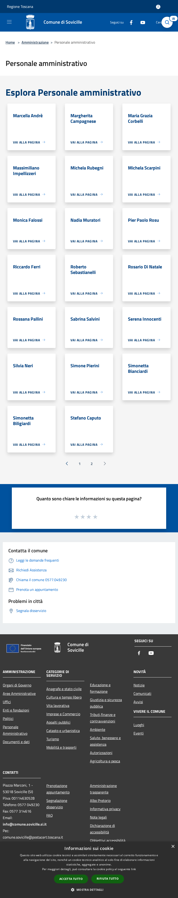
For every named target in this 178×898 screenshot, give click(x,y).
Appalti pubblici (58, 722)
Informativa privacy (105, 809)
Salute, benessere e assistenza (105, 741)
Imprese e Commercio (63, 714)
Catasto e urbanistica (63, 730)
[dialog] (89, 870)
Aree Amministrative (19, 693)
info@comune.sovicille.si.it (25, 824)
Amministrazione (35, 42)
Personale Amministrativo (15, 730)
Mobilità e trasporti (61, 747)
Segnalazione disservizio (56, 804)
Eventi (139, 733)
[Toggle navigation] (9, 22)
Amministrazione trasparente (103, 789)
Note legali (98, 817)
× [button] (173, 846)
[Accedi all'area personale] (158, 6)
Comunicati (142, 693)
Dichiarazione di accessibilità (102, 829)
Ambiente (97, 729)
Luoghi (139, 725)
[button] (88, 889)
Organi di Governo (17, 685)
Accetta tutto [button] (71, 879)
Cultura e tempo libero (64, 697)
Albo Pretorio (100, 800)
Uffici (7, 702)
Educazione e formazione (100, 688)
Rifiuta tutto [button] (108, 879)
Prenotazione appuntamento (58, 789)
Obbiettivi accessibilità (107, 840)
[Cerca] (168, 22)
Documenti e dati (16, 742)
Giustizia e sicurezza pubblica (106, 703)
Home (10, 42)
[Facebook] (129, 22)
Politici (8, 718)
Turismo (52, 739)
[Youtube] (141, 22)
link (133, 869)
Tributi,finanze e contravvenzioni (102, 718)
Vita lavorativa (57, 705)
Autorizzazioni (101, 752)
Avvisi (138, 702)
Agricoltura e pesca (105, 761)
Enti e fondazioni (16, 710)
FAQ (49, 815)
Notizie (139, 685)
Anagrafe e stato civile (64, 689)
